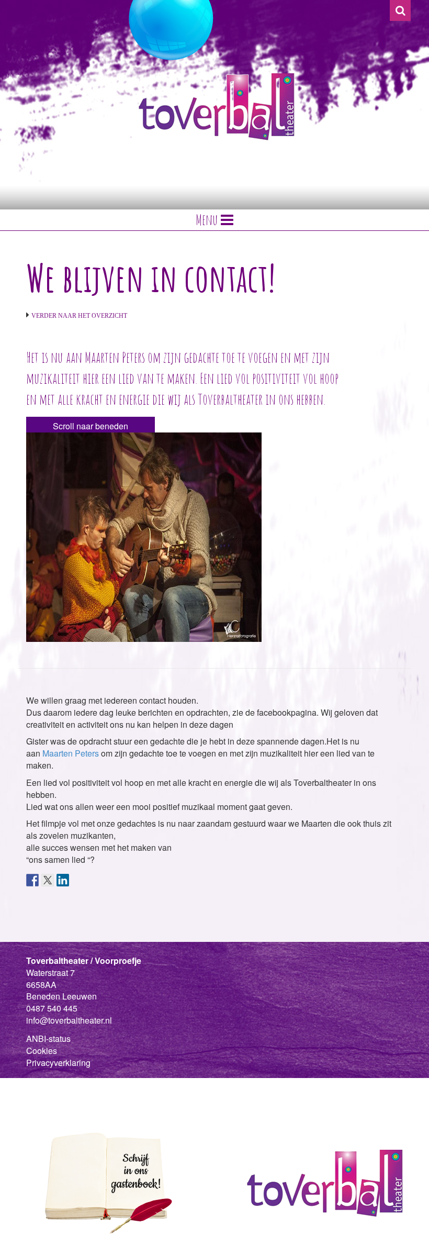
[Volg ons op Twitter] (49, 1088)
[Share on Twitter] (47, 880)
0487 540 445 (51, 1008)
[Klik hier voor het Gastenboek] (104, 1182)
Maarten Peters (70, 753)
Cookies (41, 1051)
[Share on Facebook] (32, 880)
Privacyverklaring (58, 1063)
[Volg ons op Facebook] (32, 1088)
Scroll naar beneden (90, 426)
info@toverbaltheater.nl (69, 1020)
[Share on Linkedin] (63, 880)
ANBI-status (48, 1038)
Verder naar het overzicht (79, 316)
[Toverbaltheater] (217, 107)
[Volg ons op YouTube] (67, 1088)
